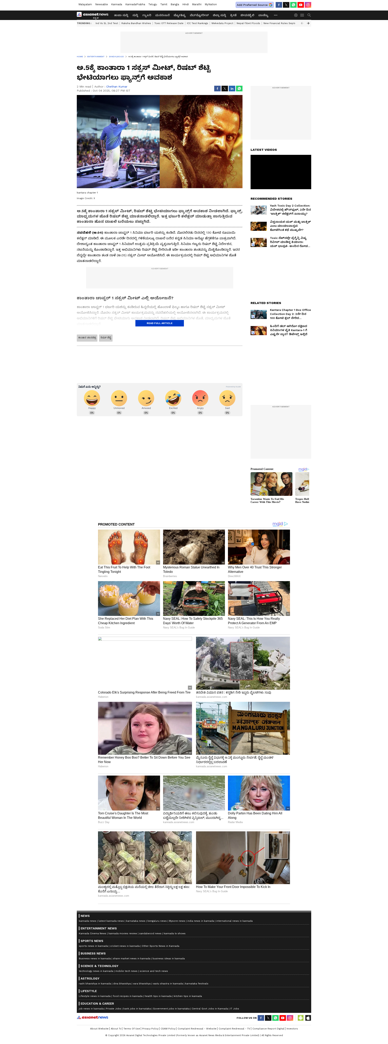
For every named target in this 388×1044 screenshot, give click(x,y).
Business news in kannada (95, 958)
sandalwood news (150, 933)
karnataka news (135, 920)
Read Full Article (160, 323)
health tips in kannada (158, 996)
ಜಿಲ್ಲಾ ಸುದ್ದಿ (219, 15)
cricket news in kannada (125, 946)
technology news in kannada (96, 971)
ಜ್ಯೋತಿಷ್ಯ (180, 15)
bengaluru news (157, 920)
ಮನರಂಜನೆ (162, 15)
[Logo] (94, 15)
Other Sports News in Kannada (160, 946)
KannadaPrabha (135, 4)
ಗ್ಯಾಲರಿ (146, 15)
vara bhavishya (142, 983)
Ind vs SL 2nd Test (107, 23)
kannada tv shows (175, 933)
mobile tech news (126, 971)
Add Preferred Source (252, 4)
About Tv (116, 1028)
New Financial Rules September (283, 23)
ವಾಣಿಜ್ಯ (263, 15)
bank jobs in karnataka (137, 1008)
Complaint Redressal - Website (197, 1028)
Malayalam (85, 4)
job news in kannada (91, 1008)
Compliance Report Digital (268, 1028)
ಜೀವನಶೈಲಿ (247, 15)
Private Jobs (113, 1008)
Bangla (175, 4)
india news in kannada (200, 920)
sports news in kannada (93, 946)
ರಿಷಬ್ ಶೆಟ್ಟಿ (106, 337)
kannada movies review (123, 933)
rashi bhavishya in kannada (95, 983)
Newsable (101, 4)
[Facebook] (279, 5)
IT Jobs (234, 1008)
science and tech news (154, 971)
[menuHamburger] (302, 15)
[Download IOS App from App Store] (308, 1018)
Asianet (92, 1017)
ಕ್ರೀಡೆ (233, 15)
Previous (302, 23)
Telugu (152, 4)
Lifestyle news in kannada (95, 996)
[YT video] (300, 5)
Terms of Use (131, 1028)
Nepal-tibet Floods (248, 23)
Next (308, 23)
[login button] (296, 15)
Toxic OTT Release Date (168, 23)
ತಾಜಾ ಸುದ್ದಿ (121, 15)
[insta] (308, 5)
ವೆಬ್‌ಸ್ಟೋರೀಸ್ (199, 15)
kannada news (87, 920)
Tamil (163, 4)
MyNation (211, 4)
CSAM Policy (168, 1028)
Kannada (116, 4)
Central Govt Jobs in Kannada (210, 1008)
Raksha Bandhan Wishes (136, 23)
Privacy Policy (150, 1028)
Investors (292, 1028)
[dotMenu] (276, 15)
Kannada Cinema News (92, 933)
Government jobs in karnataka (171, 1008)
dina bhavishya (122, 983)
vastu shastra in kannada (168, 983)
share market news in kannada (131, 958)
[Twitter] (286, 5)
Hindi (185, 4)
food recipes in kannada (127, 996)
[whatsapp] (293, 5)
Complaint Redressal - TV (234, 1028)
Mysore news (177, 920)
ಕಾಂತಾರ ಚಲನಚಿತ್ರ (87, 337)
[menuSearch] (309, 15)
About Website (99, 1028)
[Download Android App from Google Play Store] (300, 1018)
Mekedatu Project (222, 23)
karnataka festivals (196, 983)
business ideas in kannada (169, 958)
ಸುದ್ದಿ (135, 15)
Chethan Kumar (116, 86)
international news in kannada (234, 920)
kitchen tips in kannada (188, 996)
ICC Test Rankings (197, 23)
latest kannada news (111, 920)
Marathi (196, 4)
